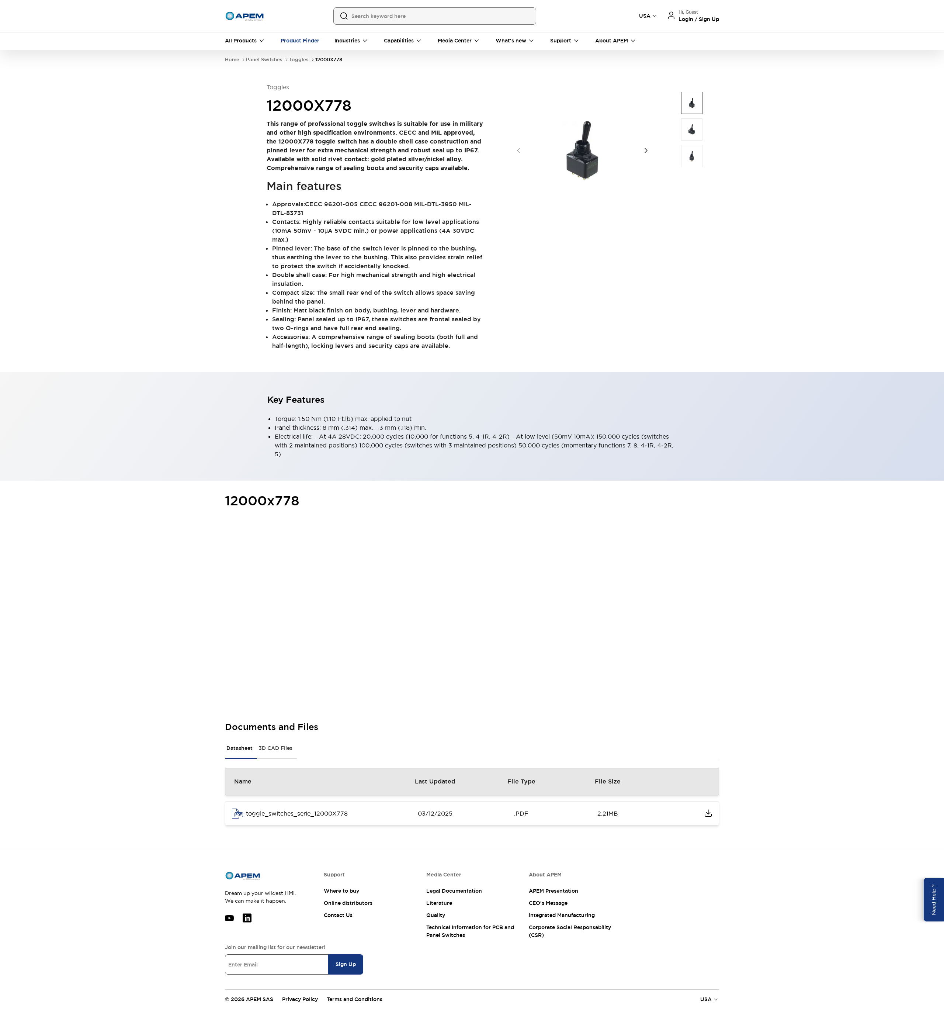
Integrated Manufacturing (562, 915)
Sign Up (346, 964)
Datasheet (239, 748)
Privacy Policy (300, 999)
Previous (518, 150)
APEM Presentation (553, 891)
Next (646, 150)
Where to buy (341, 891)
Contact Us (338, 915)
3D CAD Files (275, 748)
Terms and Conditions (354, 999)
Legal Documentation (454, 891)
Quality (435, 915)
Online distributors (348, 903)
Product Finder (300, 40)
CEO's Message (548, 903)
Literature (439, 903)
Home (232, 59)
